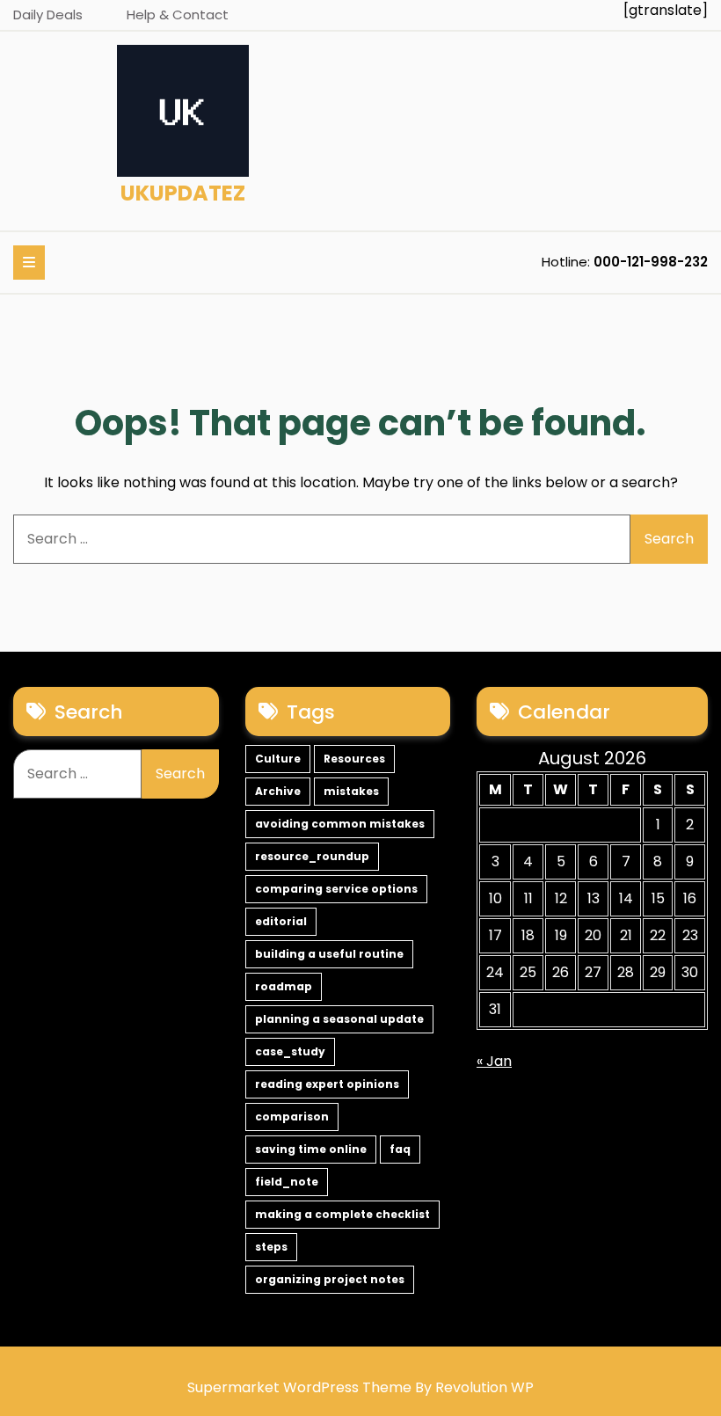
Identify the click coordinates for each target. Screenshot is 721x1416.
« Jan (494, 1061)
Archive (278, 791)
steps (271, 1246)
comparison (292, 1116)
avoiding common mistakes (340, 823)
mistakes (351, 791)
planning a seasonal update (339, 1018)
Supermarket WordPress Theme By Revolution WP (360, 1387)
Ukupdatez (182, 193)
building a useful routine (329, 953)
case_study (290, 1051)
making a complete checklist (342, 1214)
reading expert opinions (327, 1084)
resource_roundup (312, 856)
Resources (354, 758)
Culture (278, 758)
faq (400, 1149)
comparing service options (336, 888)
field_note (286, 1181)
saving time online (311, 1149)
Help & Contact (178, 14)
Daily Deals (48, 14)
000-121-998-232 (651, 261)
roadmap (283, 986)
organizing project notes (329, 1279)
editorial (281, 921)
